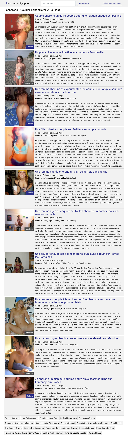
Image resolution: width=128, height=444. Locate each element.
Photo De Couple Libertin (75, 433)
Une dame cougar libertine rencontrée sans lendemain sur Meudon (76, 338)
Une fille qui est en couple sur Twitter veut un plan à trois (70, 129)
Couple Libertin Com (49, 418)
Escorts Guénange (87, 418)
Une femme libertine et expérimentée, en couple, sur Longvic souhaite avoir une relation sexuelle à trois (78, 90)
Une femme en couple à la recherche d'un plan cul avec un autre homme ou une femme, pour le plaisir (75, 301)
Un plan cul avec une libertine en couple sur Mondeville (69, 52)
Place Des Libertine (105, 428)
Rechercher (84, 3)
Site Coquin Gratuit (13, 428)
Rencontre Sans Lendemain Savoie (61, 428)
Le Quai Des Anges (68, 418)
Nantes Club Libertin (113, 423)
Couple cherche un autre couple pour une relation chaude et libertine (78, 15)
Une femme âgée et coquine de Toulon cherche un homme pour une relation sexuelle (77, 213)
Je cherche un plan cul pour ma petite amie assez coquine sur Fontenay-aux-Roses (73, 380)
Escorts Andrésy (12, 418)
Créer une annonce (111, 3)
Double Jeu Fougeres (52, 433)
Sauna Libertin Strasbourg (47, 423)
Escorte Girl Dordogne (34, 428)
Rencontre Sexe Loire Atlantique (19, 423)
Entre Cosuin (35, 433)
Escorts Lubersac (86, 428)
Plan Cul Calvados (30, 418)
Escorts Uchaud (68, 423)
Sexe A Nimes (94, 433)
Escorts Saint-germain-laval (89, 423)
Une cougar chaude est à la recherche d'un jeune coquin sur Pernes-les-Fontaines (77, 255)
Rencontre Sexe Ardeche (16, 433)
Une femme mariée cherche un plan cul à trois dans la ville (71, 171)
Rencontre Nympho (17, 3)
